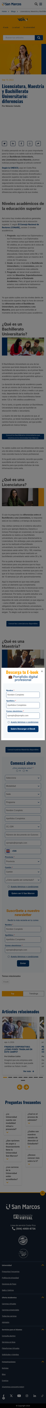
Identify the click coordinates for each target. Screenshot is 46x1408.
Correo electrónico (15, 711)
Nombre (10, 690)
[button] (42, 671)
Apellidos (11, 701)
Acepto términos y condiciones (24, 722)
